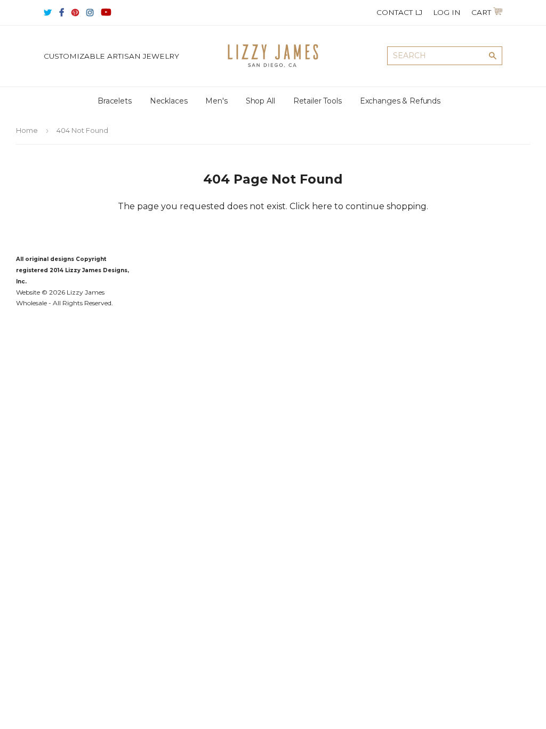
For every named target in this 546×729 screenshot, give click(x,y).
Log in (447, 12)
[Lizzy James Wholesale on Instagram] (90, 12)
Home (27, 130)
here (322, 206)
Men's (216, 101)
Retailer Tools (317, 101)
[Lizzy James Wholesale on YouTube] (106, 12)
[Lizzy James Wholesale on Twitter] (48, 12)
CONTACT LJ (399, 12)
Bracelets (115, 101)
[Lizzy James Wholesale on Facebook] (61, 12)
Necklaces (169, 101)
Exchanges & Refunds (400, 101)
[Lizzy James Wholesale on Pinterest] (75, 12)
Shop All (260, 101)
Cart (478, 12)
